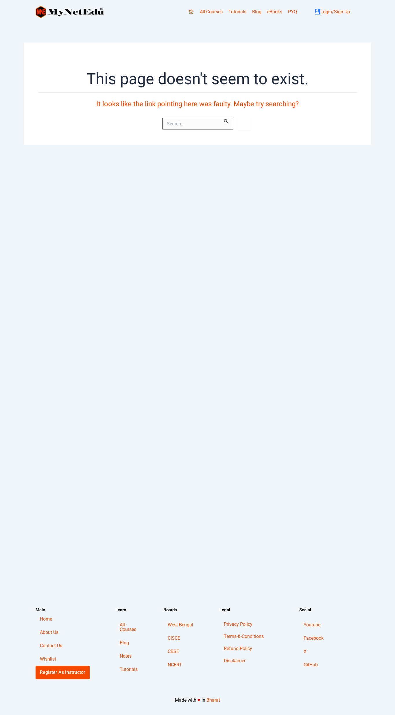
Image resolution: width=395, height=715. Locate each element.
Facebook (314, 638)
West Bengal (180, 625)
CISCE (174, 638)
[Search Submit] (226, 121)
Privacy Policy (238, 624)
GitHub (311, 665)
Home (46, 619)
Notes (126, 656)
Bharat (213, 700)
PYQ (292, 11)
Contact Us (51, 645)
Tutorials (237, 11)
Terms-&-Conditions (244, 636)
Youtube (312, 625)
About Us (49, 632)
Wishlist (48, 659)
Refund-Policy (238, 648)
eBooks (274, 11)
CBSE (173, 651)
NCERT (175, 665)
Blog (256, 11)
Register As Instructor (62, 672)
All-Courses (211, 11)
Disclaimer (235, 660)
